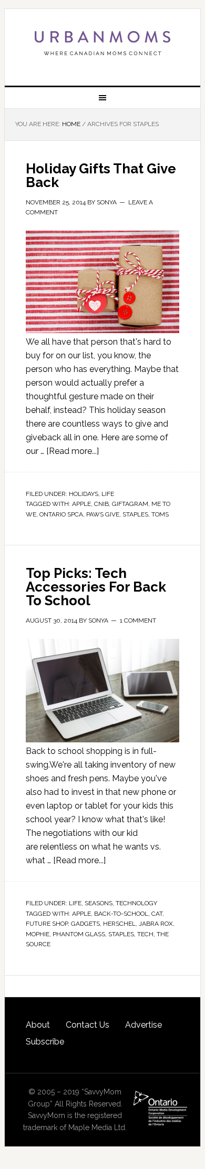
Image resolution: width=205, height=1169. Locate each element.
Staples (135, 514)
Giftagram (130, 504)
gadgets (85, 923)
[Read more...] (72, 451)
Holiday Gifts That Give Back (101, 175)
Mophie (37, 934)
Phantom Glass (79, 934)
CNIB (101, 504)
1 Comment (138, 620)
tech (145, 934)
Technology (136, 903)
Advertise (143, 1025)
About (38, 1025)
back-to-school (121, 913)
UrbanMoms (102, 43)
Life (107, 494)
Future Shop (47, 923)
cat (156, 913)
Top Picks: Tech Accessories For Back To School (96, 586)
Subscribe (45, 1042)
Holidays (83, 494)
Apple (81, 504)
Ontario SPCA (61, 514)
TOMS (160, 514)
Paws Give (102, 514)
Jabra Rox (156, 923)
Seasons (98, 903)
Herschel (119, 923)
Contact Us (87, 1025)
